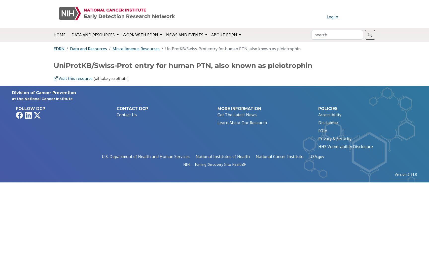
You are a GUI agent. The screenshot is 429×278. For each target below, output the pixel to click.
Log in (332, 17)
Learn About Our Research (242, 122)
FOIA (322, 130)
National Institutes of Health (223, 156)
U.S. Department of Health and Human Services (146, 156)
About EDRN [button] (224, 35)
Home (60, 35)
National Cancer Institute (279, 156)
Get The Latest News (237, 114)
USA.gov (316, 156)
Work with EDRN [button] (141, 35)
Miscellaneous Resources (136, 49)
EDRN (59, 49)
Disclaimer (328, 122)
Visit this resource (75, 78)
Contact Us (127, 114)
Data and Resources (88, 49)
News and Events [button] (185, 35)
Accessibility (329, 114)
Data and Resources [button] (94, 35)
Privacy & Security (335, 138)
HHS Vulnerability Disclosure (345, 146)
